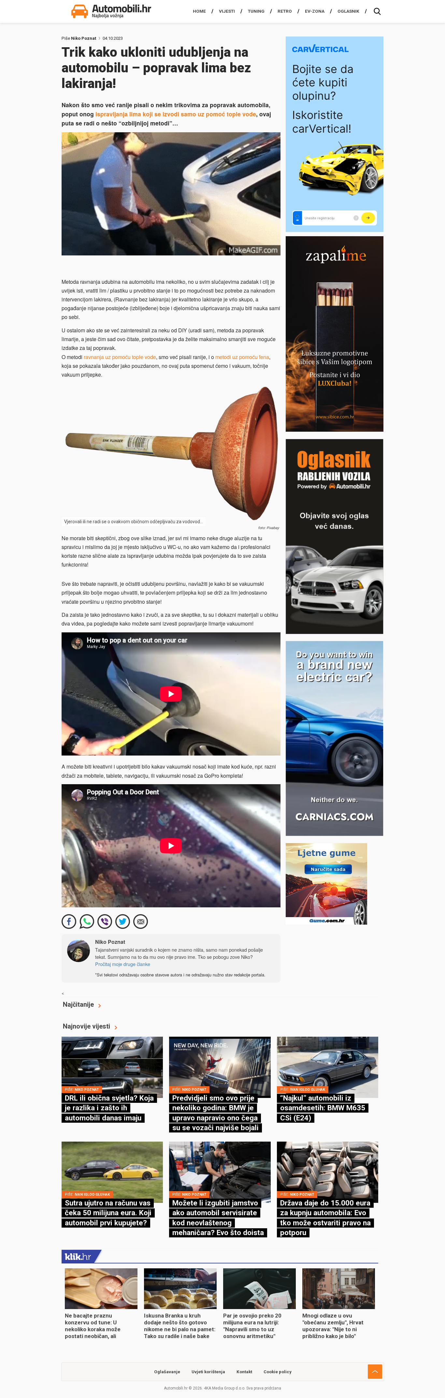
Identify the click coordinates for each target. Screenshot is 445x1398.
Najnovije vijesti (86, 1026)
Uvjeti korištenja (208, 1371)
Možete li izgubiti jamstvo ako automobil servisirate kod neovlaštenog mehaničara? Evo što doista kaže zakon (218, 1223)
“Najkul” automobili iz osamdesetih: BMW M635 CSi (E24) (322, 1108)
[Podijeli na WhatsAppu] (86, 921)
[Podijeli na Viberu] (104, 921)
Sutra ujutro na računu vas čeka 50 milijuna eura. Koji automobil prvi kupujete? (108, 1213)
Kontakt (244, 1371)
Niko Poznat (83, 38)
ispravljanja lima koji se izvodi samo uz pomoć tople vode (175, 114)
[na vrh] (375, 1371)
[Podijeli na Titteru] (122, 921)
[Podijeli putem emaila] (140, 921)
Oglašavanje (167, 1371)
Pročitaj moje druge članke (122, 963)
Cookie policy (278, 1371)
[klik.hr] (78, 1256)
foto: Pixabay (268, 528)
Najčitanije (78, 1004)
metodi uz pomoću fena (242, 357)
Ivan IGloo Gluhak (307, 1090)
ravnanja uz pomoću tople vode (120, 357)
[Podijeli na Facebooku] (69, 921)
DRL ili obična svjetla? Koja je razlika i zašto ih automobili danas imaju (109, 1108)
